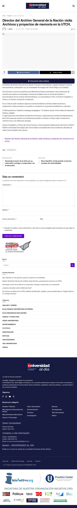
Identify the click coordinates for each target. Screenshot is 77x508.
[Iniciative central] (59, 478)
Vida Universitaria (9, 343)
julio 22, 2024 (20, 29)
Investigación (11, 150)
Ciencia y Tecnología (10, 317)
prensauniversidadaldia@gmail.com (18, 441)
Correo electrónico (9, 219)
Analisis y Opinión (9, 305)
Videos (5, 347)
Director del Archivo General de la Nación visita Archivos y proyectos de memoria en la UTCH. (32, 281)
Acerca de (5, 461)
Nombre (5, 210)
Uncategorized (8, 340)
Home (4, 15)
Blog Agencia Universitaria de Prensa (17, 309)
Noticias (9, 15)
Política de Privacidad (17, 461)
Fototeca (6, 328)
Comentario (7, 185)
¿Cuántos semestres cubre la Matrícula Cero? (17, 288)
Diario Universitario (18, 15)
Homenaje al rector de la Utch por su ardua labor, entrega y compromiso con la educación (31, 284)
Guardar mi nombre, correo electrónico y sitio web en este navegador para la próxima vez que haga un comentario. (39, 229)
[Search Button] (73, 265)
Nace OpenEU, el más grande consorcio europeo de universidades (23, 278)
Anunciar (29, 461)
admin (11, 29)
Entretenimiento (9, 324)
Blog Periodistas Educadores (14, 313)
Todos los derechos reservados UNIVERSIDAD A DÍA (21, 465)
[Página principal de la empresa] (19, 478)
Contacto (37, 461)
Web (41, 219)
